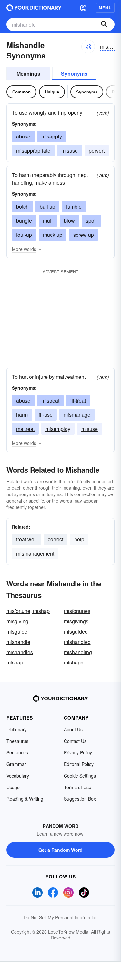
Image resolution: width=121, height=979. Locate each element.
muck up (52, 234)
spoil (91, 220)
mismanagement (35, 553)
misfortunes (77, 611)
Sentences (17, 752)
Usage (13, 787)
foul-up (24, 234)
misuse (69, 150)
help (79, 539)
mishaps (73, 662)
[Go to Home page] (34, 8)
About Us (73, 729)
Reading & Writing (24, 799)
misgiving (17, 621)
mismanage (77, 414)
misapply (51, 136)
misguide (16, 631)
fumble (74, 206)
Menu (105, 8)
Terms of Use (77, 787)
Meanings (28, 73)
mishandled (77, 641)
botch (22, 206)
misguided (76, 631)
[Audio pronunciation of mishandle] (88, 46)
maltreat (25, 428)
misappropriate (33, 150)
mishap (14, 662)
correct (55, 539)
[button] (83, 7)
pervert (97, 150)
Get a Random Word (60, 850)
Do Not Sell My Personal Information (61, 917)
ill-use (46, 414)
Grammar (16, 764)
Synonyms (74, 73)
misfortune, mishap (28, 611)
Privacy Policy (78, 752)
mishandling (78, 652)
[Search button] (104, 24)
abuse (23, 136)
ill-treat (78, 400)
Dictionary (16, 729)
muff (48, 220)
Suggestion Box (80, 799)
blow (69, 220)
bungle (24, 220)
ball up (47, 206)
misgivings (76, 621)
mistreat (50, 400)
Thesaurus (17, 741)
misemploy (57, 428)
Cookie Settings (80, 775)
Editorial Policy (79, 764)
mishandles (19, 652)
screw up (83, 234)
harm (22, 414)
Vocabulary (17, 775)
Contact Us (75, 741)
